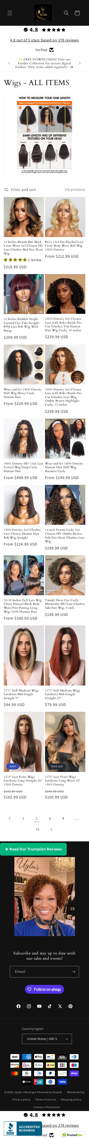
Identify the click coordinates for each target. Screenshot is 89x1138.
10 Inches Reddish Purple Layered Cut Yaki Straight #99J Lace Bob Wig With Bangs (22, 324)
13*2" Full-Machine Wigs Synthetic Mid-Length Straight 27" (62, 694)
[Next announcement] (79, 63)
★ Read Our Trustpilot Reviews (33, 849)
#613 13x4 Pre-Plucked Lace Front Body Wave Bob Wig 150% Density (64, 245)
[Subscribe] (73, 972)
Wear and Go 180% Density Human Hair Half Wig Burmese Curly (64, 467)
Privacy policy (21, 1099)
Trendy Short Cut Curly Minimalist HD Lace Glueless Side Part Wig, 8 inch (65, 604)
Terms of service (45, 1099)
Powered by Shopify (50, 1092)
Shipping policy (71, 1099)
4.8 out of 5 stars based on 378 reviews (44, 40)
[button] (9, 13)
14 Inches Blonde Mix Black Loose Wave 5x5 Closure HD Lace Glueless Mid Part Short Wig (23, 247)
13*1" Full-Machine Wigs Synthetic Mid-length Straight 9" (21, 694)
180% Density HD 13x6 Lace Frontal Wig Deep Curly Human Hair (23, 467)
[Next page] (51, 829)
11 (37, 829)
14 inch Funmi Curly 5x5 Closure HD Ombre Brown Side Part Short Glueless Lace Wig (64, 535)
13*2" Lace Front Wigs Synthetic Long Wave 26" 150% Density (62, 780)
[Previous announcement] (9, 63)
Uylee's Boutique (25, 1092)
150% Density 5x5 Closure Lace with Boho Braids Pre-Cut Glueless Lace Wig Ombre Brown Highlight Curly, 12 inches (64, 397)
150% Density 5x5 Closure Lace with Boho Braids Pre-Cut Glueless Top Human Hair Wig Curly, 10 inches (64, 324)
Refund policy (76, 1092)
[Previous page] (9, 818)
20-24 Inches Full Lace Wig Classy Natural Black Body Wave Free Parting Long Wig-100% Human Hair (23, 606)
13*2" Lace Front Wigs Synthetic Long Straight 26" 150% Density (23, 780)
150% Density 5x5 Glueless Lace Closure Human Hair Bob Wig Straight (22, 533)
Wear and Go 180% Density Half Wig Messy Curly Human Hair (23, 393)
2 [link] (37, 818)
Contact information (46, 1107)
